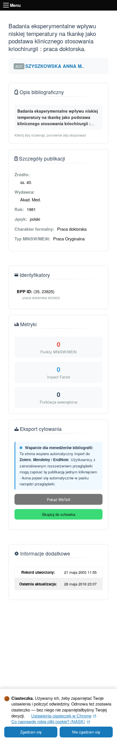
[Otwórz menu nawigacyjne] (6, 5)
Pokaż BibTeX (58, 499)
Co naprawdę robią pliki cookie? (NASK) (50, 721)
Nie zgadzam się (86, 732)
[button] (58, 117)
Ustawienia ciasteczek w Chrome (63, 716)
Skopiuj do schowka (58, 514)
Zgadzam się (30, 732)
